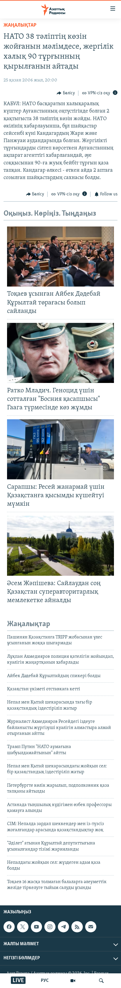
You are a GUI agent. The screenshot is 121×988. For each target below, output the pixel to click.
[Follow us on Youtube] (36, 926)
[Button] (66, 93)
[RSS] (77, 926)
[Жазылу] (90, 926)
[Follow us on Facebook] (9, 926)
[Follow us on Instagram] (50, 926)
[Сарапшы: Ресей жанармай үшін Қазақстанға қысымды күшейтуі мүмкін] (60, 449)
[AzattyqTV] (73, 980)
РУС (45, 980)
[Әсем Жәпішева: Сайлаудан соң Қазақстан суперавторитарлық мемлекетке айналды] (60, 546)
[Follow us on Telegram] (63, 926)
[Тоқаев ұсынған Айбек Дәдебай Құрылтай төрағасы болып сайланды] (60, 256)
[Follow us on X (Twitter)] (22, 926)
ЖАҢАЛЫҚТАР (20, 25)
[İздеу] (101, 980)
